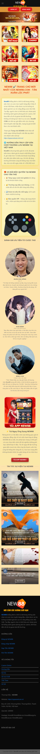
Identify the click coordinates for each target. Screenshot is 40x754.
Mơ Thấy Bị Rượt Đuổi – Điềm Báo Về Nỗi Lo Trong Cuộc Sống (20, 493)
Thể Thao (4, 680)
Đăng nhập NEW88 (8, 644)
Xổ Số (3, 684)
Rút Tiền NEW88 (7, 653)
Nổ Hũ (3, 673)
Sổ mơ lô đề (5, 677)
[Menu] (2, 3)
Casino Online (6, 665)
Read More (20, 503)
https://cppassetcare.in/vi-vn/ (13, 138)
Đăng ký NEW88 (7, 639)
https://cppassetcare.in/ (16, 699)
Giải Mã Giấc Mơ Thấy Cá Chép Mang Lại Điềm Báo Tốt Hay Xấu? (20, 532)
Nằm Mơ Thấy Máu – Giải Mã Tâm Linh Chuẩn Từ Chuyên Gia (20, 555)
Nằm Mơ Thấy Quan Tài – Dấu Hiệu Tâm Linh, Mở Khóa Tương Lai (20, 575)
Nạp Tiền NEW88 (7, 648)
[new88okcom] (20, 3)
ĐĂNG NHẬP (26, 9)
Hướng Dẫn (5, 669)
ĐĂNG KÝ (14, 9)
